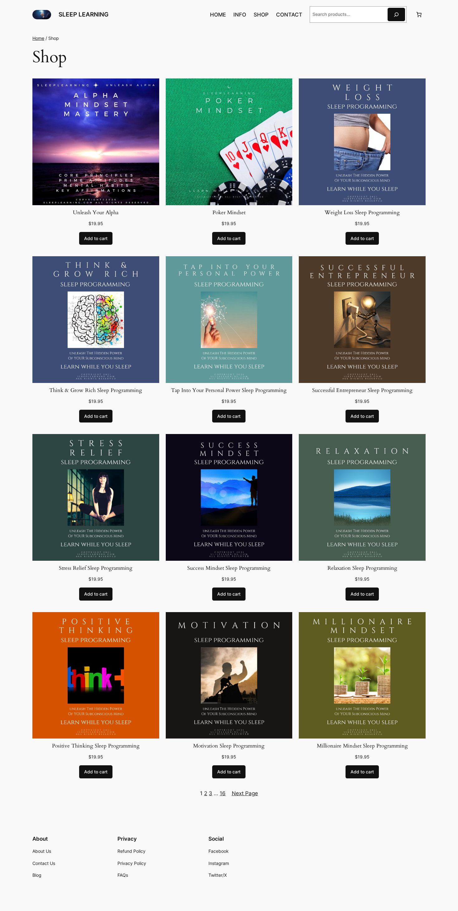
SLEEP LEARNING (83, 14)
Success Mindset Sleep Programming (228, 568)
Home (38, 38)
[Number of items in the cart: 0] (419, 14)
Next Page (245, 793)
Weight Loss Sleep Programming (362, 212)
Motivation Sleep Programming (229, 745)
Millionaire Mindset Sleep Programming (362, 745)
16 (223, 793)
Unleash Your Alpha (95, 212)
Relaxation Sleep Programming (362, 568)
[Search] (396, 14)
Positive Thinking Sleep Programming (96, 745)
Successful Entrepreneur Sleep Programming (362, 390)
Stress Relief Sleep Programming (95, 568)
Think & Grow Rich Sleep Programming (95, 390)
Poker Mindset (229, 212)
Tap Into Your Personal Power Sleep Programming (229, 390)
